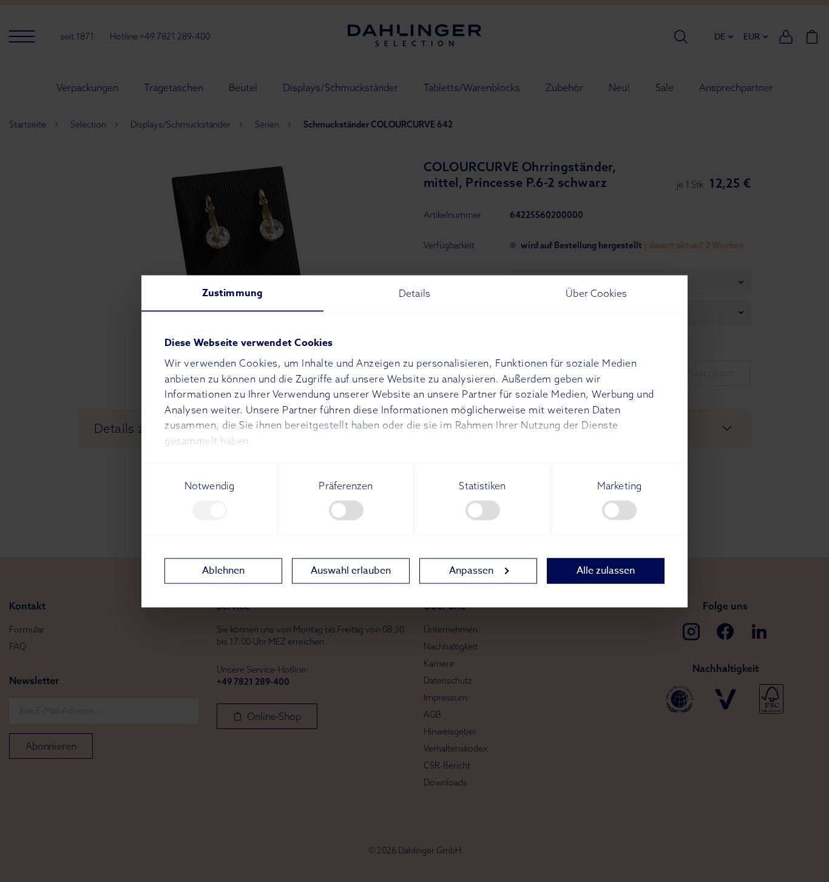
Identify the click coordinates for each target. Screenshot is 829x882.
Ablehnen (223, 570)
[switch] (346, 510)
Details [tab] (414, 293)
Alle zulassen (606, 570)
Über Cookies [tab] (596, 293)
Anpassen (471, 570)
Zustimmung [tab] (232, 292)
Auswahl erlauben (351, 570)
